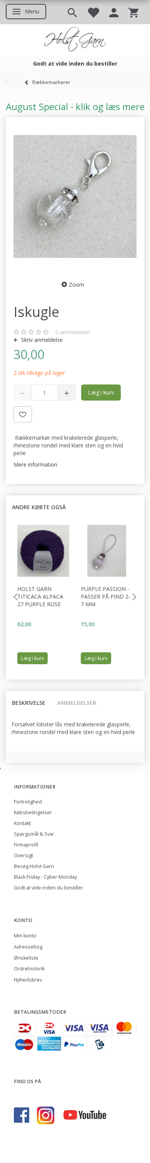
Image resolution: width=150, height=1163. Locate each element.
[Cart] (133, 12)
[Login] (113, 12)
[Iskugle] (75, 196)
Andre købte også (39, 507)
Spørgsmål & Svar (34, 834)
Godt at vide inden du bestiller (48, 887)
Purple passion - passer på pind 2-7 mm (105, 596)
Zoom (76, 284)
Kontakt (22, 823)
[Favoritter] (93, 12)
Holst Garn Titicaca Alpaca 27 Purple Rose (40, 596)
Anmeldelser (76, 702)
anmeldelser (72, 332)
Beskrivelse (28, 702)
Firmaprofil (26, 844)
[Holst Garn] (75, 40)
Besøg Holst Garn (34, 866)
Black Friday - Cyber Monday (45, 877)
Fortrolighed (28, 801)
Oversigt (23, 855)
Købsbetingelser (33, 812)
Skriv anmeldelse (41, 339)
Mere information (35, 464)
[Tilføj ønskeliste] (22, 414)
